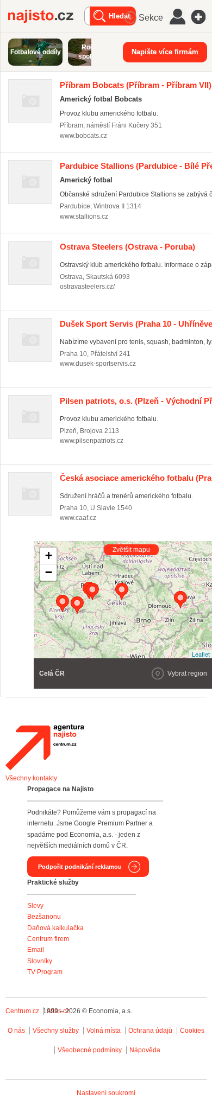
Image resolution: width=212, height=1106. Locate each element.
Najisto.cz (46, 16)
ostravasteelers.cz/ (87, 286)
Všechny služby (56, 1030)
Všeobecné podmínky (90, 1050)
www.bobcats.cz (83, 135)
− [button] (48, 572)
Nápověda (144, 1050)
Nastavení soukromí (106, 1093)
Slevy (35, 906)
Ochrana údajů (150, 1030)
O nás (16, 1030)
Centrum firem (48, 939)
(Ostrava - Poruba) (127, 246)
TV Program (45, 972)
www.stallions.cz (84, 216)
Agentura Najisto (44, 747)
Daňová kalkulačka (55, 928)
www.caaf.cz (78, 518)
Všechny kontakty (31, 778)
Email (35, 950)
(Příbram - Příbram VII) (135, 85)
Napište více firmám (165, 52)
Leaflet (201, 654)
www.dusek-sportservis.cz (98, 363)
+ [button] (48, 555)
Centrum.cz (22, 1011)
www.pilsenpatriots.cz (91, 440)
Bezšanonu (44, 916)
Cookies (192, 1030)
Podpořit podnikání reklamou (80, 866)
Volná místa (103, 1030)
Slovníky (39, 961)
